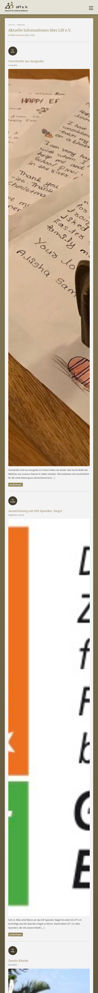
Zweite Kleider (18, 960)
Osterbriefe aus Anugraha (26, 61)
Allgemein (12, 515)
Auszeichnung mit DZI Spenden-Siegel (35, 511)
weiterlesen (16, 484)
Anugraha (12, 65)
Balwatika (12, 964)
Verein (21, 515)
